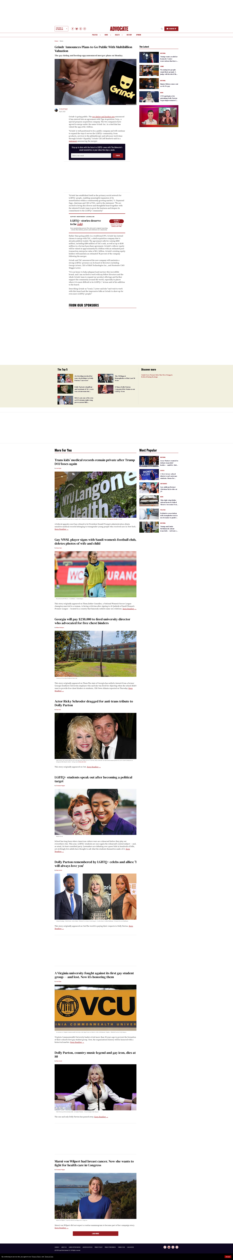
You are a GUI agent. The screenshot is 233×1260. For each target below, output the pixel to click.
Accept (228, 1256)
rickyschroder (82, 762)
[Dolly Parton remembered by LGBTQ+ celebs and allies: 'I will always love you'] (95, 896)
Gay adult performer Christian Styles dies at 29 (168, 489)
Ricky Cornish (59, 870)
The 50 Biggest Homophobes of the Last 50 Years (125, 378)
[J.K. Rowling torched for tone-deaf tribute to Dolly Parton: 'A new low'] (65, 378)
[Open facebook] (72, 28)
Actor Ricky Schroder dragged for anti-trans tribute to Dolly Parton (94, 703)
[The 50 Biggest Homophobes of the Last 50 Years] (105, 378)
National (163, 53)
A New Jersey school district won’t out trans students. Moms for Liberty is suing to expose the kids (168, 478)
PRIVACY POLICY (98, 1247)
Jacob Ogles (58, 468)
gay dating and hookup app (103, 116)
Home (56, 41)
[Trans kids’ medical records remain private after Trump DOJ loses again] (95, 494)
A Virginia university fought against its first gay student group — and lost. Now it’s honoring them (94, 975)
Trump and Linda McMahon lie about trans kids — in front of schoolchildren (168, 529)
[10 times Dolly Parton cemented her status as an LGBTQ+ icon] (105, 389)
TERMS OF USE (121, 1247)
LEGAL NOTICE (130, 1247)
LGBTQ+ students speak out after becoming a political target (93, 779)
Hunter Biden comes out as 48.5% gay (169, 85)
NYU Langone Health (112, 519)
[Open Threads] (80, 28)
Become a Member (116, 221)
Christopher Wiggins (60, 785)
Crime (162, 66)
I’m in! (118, 155)
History (129, 35)
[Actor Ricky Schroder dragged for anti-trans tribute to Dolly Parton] (95, 736)
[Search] (162, 29)
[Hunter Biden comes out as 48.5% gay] (149, 83)
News (106, 35)
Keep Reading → (61, 529)
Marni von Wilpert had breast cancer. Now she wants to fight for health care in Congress (94, 1163)
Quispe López (59, 548)
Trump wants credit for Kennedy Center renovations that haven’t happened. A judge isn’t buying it (169, 61)
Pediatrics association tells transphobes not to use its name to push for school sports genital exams (169, 517)
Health (117, 35)
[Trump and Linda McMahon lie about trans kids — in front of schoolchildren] (149, 527)
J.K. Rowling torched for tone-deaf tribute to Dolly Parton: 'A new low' (84, 378)
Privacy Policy (36, 1257)
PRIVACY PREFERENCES (110, 1247)
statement (73, 141)
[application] (158, 116)
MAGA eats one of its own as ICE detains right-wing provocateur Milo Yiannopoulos (84, 401)
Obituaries (163, 484)
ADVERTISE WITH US (87, 1247)
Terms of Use (49, 1257)
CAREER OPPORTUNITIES (74, 1247)
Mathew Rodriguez (60, 627)
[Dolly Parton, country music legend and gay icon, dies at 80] (95, 1087)
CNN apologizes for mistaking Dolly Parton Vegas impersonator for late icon (169, 99)
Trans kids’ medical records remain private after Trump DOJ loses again (95, 462)
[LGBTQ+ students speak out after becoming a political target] (95, 812)
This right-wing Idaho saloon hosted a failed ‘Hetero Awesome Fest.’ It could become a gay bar (168, 504)
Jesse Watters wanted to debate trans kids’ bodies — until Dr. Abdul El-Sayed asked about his (169, 465)
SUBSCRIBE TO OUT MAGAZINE (59, 28)
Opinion (138, 35)
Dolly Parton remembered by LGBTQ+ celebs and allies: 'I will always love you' (95, 864)
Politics (95, 35)
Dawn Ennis (58, 709)
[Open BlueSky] (76, 28)
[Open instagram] (84, 28)
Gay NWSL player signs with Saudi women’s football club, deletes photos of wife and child (95, 541)
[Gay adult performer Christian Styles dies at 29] (149, 487)
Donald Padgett (64, 109)
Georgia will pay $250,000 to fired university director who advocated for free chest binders (92, 621)
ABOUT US (64, 1247)
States (162, 470)
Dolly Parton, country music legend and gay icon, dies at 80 (95, 1054)
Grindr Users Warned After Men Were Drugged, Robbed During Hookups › (157, 376)
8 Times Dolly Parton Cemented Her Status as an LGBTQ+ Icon (125, 389)
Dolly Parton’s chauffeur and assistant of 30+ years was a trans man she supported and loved (84, 390)
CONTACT (57, 1247)
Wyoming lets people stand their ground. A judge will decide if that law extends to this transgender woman (169, 74)
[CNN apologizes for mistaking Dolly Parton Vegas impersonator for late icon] (149, 97)
